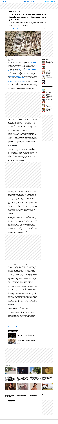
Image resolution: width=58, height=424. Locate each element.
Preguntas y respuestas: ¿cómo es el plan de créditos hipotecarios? (47, 393)
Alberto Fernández (20, 321)
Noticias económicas (17, 11)
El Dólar (9, 321)
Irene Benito (11, 59)
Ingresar (55, 1)
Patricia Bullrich (26, 321)
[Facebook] (43, 421)
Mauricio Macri (14, 321)
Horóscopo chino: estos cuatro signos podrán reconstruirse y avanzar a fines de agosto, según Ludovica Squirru (10, 394)
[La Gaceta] (29, 1)
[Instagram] (38, 421)
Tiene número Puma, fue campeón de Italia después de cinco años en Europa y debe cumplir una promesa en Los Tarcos (49, 92)
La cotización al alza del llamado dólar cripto (17, 81)
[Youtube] (48, 421)
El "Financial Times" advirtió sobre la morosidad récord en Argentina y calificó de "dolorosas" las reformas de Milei (22, 378)
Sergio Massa (31, 321)
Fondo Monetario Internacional (15, 76)
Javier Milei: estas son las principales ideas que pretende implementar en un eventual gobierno (26, 342)
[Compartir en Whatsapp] (15, 28)
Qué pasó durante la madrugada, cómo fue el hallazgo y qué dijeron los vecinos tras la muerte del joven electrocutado (10, 378)
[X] (41, 421)
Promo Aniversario (48, 1)
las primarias (33, 62)
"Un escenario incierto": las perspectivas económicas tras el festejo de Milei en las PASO (25, 335)
